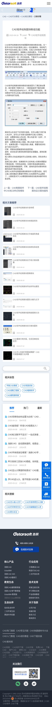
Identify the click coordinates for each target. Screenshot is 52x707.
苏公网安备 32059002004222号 (26, 699)
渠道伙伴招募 (9, 615)
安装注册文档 (34, 588)
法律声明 (6, 701)
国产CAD (12, 650)
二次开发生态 (9, 611)
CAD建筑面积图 (12, 395)
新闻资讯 (32, 618)
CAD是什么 (17, 653)
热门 (26, 408)
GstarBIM (8, 571)
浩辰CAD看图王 (10, 578)
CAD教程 (42, 650)
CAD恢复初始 (27, 386)
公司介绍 (32, 608)
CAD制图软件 (29, 653)
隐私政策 (15, 701)
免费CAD (39, 647)
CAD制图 (41, 57)
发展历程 (32, 611)
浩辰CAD (8, 567)
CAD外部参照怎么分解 (34, 502)
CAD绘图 (19, 62)
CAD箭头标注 (11, 512)
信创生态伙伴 (9, 608)
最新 (39, 408)
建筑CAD (22, 650)
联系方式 (32, 615)
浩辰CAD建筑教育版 (12, 588)
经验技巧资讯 (34, 598)
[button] (24, 10)
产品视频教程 (34, 594)
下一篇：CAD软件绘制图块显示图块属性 (38, 189)
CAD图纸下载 (27, 655)
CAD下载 (26, 55)
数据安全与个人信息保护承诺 (32, 701)
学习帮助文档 (34, 591)
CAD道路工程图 (12, 391)
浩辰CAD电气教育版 (12, 591)
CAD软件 (8, 86)
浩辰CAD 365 (9, 574)
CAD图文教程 (26, 17)
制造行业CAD (34, 571)
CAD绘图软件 (12, 55)
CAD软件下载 (18, 647)
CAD (4, 17)
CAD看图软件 (29, 391)
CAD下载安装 (14, 655)
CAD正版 (29, 647)
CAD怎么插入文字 (13, 502)
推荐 (12, 408)
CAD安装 (6, 653)
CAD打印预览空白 (13, 507)
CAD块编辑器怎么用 (33, 507)
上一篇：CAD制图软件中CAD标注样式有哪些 (14, 189)
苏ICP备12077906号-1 (14, 696)
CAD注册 (39, 655)
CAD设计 (32, 650)
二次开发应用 (34, 574)
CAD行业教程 (14, 17)
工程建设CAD (34, 567)
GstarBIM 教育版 (10, 594)
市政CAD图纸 (11, 386)
